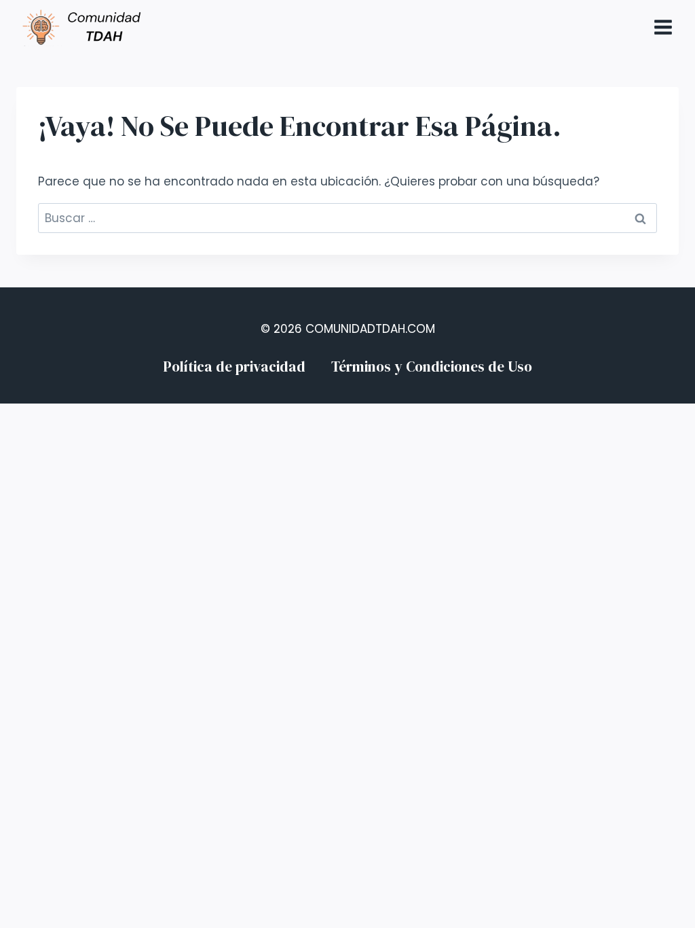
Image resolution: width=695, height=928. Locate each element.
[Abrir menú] (663, 27)
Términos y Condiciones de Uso (431, 366)
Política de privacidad (234, 366)
